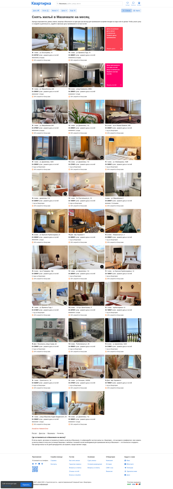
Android (36, 463)
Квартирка (42, 4)
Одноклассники (132, 471)
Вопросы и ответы (75, 468)
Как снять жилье (74, 460)
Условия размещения (95, 464)
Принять (26, 484)
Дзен (128, 475)
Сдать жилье (92, 460)
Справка (53, 460)
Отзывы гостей (74, 471)
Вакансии (109, 471)
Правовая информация (40, 484)
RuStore (42, 463)
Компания (109, 460)
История (109, 464)
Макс (128, 460)
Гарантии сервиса (75, 464)
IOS (33, 463)
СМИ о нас (109, 468)
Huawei (39, 463)
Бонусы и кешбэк (75, 475)
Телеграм (130, 468)
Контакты (54, 464)
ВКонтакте (130, 464)
